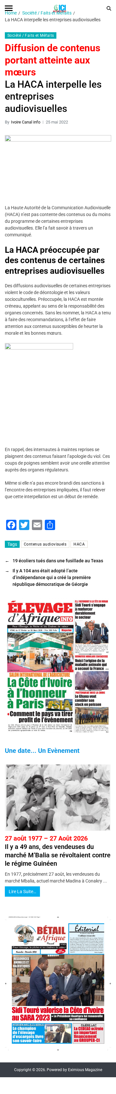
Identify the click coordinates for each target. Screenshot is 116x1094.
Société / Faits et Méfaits (30, 35)
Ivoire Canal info (25, 122)
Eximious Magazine (85, 1070)
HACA (79, 544)
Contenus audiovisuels (45, 544)
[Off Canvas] (9, 8)
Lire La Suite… (22, 891)
